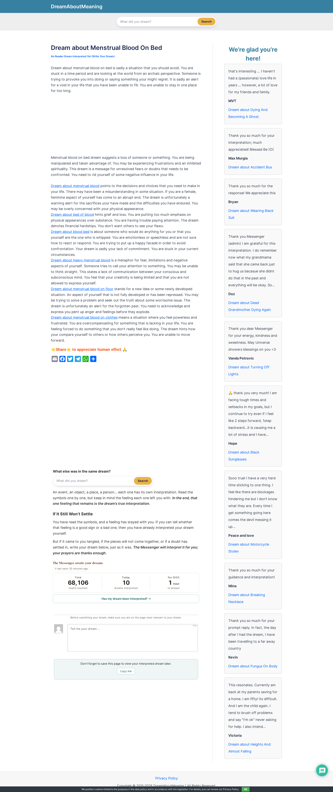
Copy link (126, 671)
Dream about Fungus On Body (253, 666)
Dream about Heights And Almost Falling (249, 747)
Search (206, 21)
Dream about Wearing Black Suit (251, 214)
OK (245, 789)
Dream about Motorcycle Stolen (248, 547)
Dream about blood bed (70, 232)
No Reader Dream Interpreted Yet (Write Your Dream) (83, 56)
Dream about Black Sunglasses (243, 455)
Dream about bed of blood (72, 214)
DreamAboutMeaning (76, 6)
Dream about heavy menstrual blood (80, 260)
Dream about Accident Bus (250, 167)
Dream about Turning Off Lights (248, 370)
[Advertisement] (126, 126)
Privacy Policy (166, 778)
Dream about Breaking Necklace (246, 598)
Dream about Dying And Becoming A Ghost (247, 113)
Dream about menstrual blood (75, 186)
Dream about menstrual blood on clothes (84, 317)
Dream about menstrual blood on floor (82, 289)
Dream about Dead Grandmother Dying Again (249, 306)
